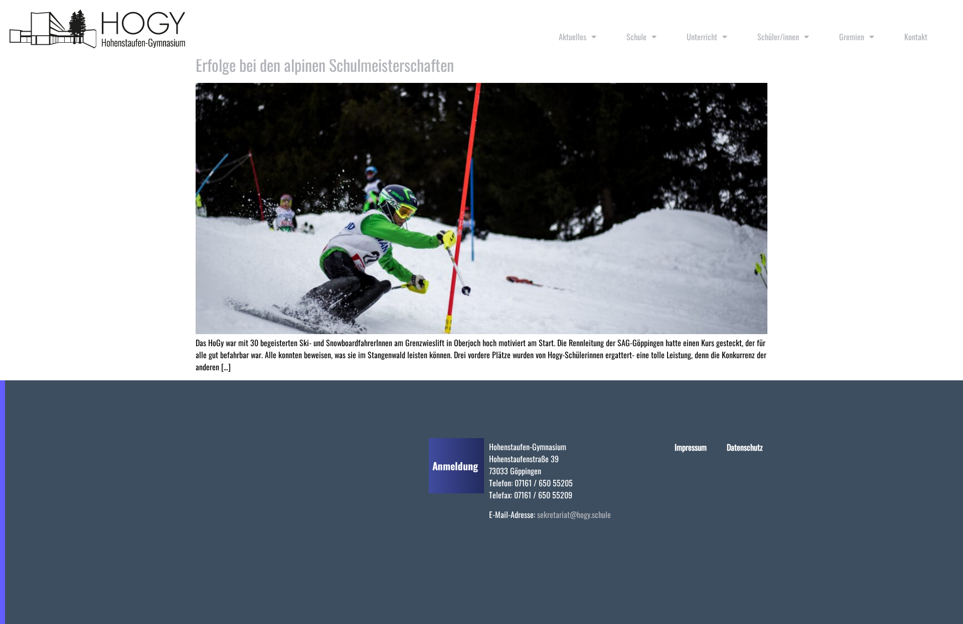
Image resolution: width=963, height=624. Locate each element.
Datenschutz (745, 447)
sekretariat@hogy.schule (574, 514)
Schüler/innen (778, 37)
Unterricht (702, 37)
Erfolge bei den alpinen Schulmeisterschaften (325, 64)
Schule (636, 37)
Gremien (851, 37)
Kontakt (915, 37)
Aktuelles (572, 37)
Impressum (691, 447)
